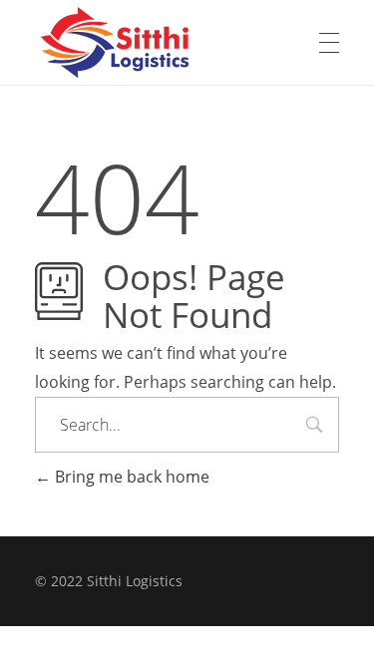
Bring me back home (130, 477)
